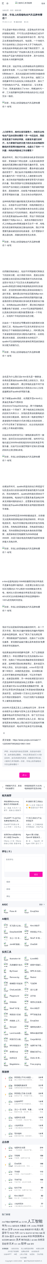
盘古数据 (24, 1236)
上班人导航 (23, 1254)
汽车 (17, 1232)
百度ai (7, 1236)
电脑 (40, 1233)
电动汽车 (29, 1233)
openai (14, 1221)
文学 (10, 1229)
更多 (42, 904)
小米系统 (34, 1226)
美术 (18, 1239)
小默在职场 (15, 1248)
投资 (6, 1230)
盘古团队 (17, 1236)
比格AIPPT (7, 1254)
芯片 (15, 1244)
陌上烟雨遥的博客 (27, 1248)
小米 (28, 1225)
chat (3, 1222)
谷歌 (19, 1244)
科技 (30, 1236)
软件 (24, 1243)
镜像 (28, 1244)
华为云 (9, 1226)
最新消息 (18, 10)
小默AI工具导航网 (11, 761)
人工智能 (35, 1221)
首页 (11, 10)
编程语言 (12, 1240)
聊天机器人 (26, 1239)
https (7, 1221)
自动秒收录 (35, 1251)
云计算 (24, 1222)
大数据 (23, 1225)
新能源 (22, 1229)
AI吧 (15, 1254)
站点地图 (23, 1257)
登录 (43, 3)
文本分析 (16, 1229)
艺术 (11, 1243)
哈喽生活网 (40, 1248)
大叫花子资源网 (13, 1251)
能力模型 (34, 1240)
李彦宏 (12, 1233)
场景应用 (15, 1226)
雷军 (32, 1244)
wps (20, 1222)
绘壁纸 (32, 1254)
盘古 (12, 1236)
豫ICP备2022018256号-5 (33, 1261)
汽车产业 (22, 1233)
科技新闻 (37, 1236)
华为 (4, 1225)
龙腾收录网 (25, 1251)
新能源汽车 (29, 1229)
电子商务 (36, 1233)
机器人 (37, 1229)
